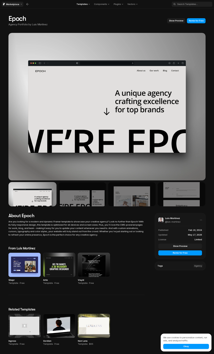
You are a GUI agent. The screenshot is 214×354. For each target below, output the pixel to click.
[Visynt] (94, 269)
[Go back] (27, 4)
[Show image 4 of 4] (181, 194)
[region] (107, 106)
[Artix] (59, 269)
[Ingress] (24, 330)
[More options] (201, 220)
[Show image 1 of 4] (32, 194)
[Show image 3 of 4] (132, 194)
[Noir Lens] (94, 330)
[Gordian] (59, 330)
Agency (198, 266)
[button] (176, 20)
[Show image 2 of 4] (82, 194)
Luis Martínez (40, 24)
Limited (198, 239)
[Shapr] (24, 269)
